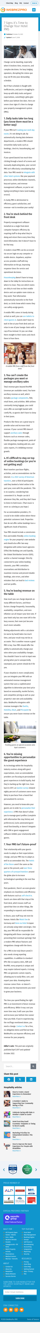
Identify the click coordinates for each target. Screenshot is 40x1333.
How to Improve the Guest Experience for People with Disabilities (23, 1146)
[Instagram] (16, 1310)
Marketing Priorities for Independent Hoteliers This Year (23, 1135)
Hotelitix (7, 710)
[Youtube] (21, 1310)
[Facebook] (11, 1310)
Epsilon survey (22, 788)
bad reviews (30, 580)
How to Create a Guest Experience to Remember (22, 1093)
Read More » (17, 1096)
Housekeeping (9, 277)
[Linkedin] (5, 1310)
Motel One (23, 919)
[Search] (33, 1066)
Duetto (25, 706)
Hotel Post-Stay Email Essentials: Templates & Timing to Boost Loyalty (24, 1123)
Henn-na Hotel (21, 923)
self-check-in (27, 896)
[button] (34, 9)
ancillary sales (16, 433)
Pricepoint (25, 710)
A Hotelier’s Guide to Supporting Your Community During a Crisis (23, 1103)
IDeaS (14, 710)
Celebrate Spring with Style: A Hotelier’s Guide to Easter (23, 1113)
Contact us (20, 1026)
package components (19, 398)
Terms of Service (33, 1319)
